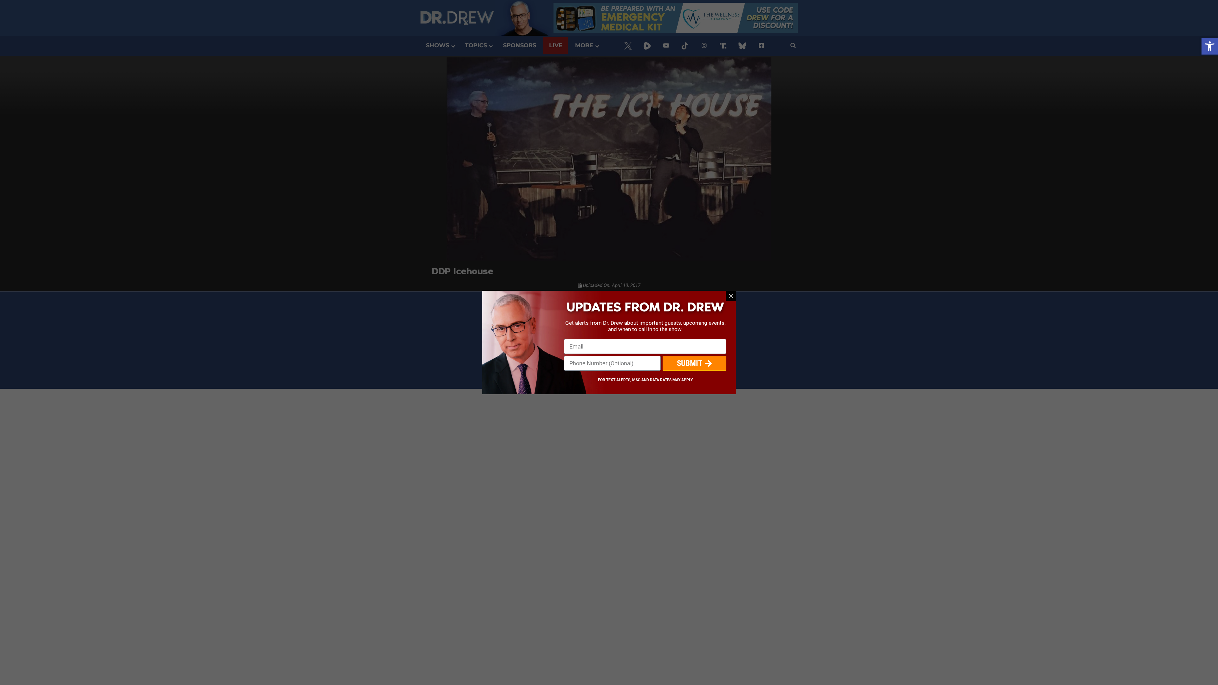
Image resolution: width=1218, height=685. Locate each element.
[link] (1210, 46)
